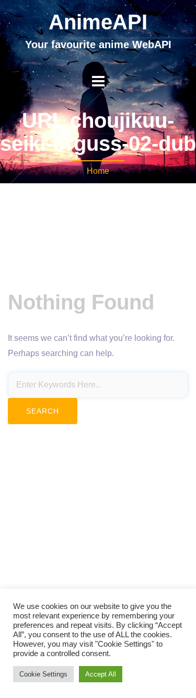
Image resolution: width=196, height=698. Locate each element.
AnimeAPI (98, 22)
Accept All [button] (100, 674)
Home (98, 171)
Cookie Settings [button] (43, 674)
